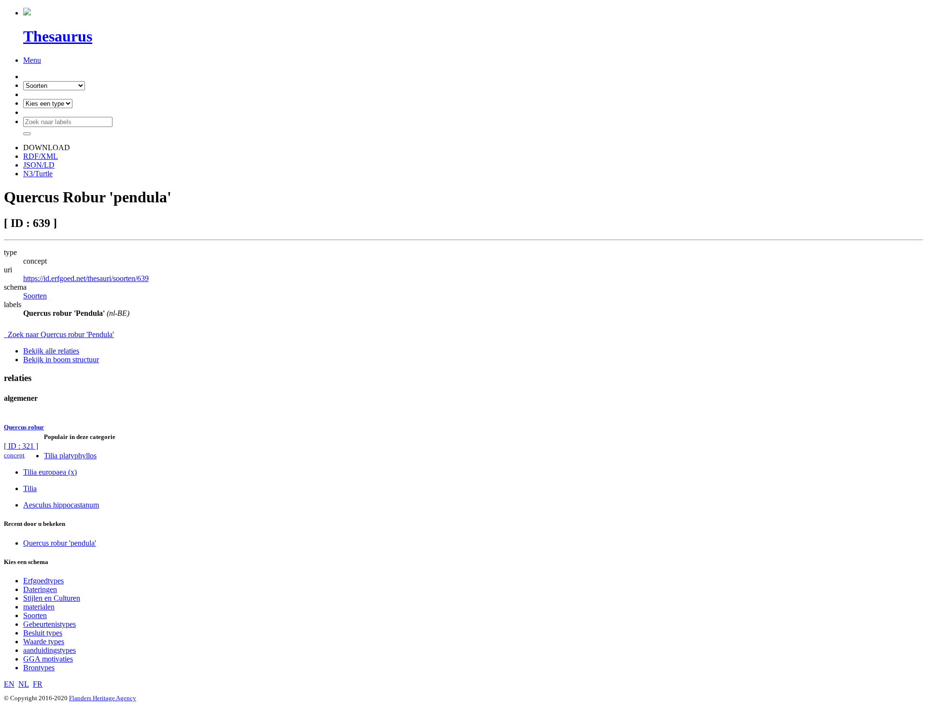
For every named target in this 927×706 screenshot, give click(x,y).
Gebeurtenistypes (49, 624)
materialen (39, 607)
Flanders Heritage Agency (102, 698)
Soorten (35, 296)
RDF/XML (40, 156)
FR (37, 684)
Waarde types (43, 641)
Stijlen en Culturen (51, 598)
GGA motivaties (48, 659)
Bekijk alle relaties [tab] (51, 351)
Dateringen (40, 589)
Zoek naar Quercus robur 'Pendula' (59, 334)
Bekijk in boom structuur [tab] (61, 359)
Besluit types (42, 633)
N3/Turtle (38, 173)
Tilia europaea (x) (50, 472)
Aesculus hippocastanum (61, 505)
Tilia (30, 488)
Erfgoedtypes (43, 581)
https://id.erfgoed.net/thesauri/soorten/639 (86, 278)
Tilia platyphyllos (70, 456)
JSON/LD (39, 165)
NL (23, 684)
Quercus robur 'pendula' (59, 543)
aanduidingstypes (49, 650)
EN (9, 684)
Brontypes (39, 668)
